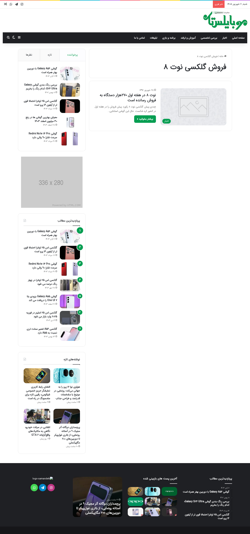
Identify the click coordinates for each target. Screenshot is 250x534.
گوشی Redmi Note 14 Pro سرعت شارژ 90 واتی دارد (43, 135)
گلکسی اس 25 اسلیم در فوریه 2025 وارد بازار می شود (41, 315)
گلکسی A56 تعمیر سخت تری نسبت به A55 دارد (42, 331)
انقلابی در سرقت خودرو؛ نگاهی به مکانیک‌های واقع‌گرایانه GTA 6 (37, 431)
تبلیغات (153, 38)
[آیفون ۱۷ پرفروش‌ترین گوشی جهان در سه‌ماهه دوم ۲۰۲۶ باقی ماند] (152, 512)
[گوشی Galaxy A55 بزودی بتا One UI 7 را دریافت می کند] (70, 301)
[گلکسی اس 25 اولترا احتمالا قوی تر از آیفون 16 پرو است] (70, 106)
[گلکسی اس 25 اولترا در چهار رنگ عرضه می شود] (70, 285)
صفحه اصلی (238, 38)
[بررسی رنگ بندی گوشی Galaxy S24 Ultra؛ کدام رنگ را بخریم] (70, 90)
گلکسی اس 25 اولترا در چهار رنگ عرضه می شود (42, 282)
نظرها (29, 55)
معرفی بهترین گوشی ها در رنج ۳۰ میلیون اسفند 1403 (41, 119)
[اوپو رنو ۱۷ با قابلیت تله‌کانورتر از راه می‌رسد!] (169, 491)
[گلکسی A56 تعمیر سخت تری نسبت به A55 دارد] (70, 334)
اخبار (224, 38)
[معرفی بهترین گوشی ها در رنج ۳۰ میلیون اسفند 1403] (70, 122)
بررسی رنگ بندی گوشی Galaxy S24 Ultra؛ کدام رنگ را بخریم (40, 87)
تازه (50, 55)
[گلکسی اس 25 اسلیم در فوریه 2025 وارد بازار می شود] (70, 318)
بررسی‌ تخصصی (209, 38)
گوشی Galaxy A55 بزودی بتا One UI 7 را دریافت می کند (42, 298)
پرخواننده (72, 55)
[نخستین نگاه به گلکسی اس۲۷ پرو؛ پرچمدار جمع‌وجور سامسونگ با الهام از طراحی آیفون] (169, 512)
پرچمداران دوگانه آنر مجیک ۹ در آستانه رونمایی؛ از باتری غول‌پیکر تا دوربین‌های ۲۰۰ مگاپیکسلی (67, 435)
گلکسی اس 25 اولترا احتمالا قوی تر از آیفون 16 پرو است (40, 103)
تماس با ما (139, 38)
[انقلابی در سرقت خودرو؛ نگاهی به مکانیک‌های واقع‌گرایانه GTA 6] (37, 416)
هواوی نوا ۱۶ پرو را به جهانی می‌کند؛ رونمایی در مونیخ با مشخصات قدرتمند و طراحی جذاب (67, 392)
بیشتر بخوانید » (145, 119)
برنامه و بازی (169, 38)
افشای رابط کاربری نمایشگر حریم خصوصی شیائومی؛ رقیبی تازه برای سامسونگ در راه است (37, 392)
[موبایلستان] (225, 20)
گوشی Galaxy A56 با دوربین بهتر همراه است (42, 70)
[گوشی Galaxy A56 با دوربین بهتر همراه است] (70, 73)
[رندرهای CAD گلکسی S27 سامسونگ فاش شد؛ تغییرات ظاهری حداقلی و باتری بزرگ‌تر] (135, 512)
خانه (221, 56)
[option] (97, 497)
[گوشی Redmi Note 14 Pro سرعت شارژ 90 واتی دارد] (70, 138)
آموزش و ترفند (188, 38)
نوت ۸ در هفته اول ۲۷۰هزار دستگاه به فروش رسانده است (128, 97)
